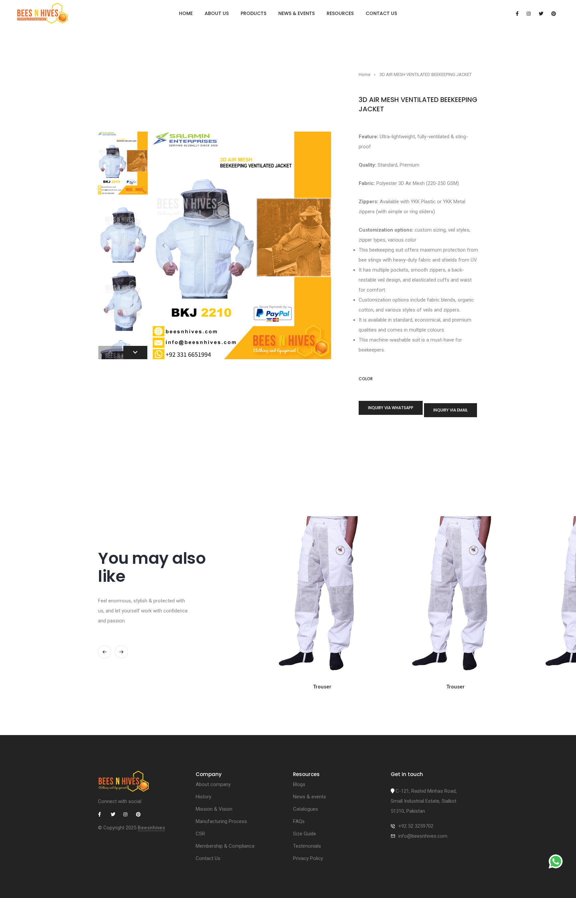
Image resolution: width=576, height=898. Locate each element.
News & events (296, 13)
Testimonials (307, 846)
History (203, 797)
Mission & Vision (214, 809)
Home (186, 13)
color (366, 379)
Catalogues (305, 809)
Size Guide (304, 834)
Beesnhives (151, 828)
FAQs (299, 821)
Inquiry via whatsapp (390, 408)
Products (253, 13)
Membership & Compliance (225, 846)
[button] (320, 245)
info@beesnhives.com (422, 836)
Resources (340, 13)
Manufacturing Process (221, 821)
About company (213, 784)
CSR (200, 834)
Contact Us (381, 13)
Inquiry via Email (450, 410)
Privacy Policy (308, 858)
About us (217, 13)
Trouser (322, 687)
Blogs (299, 784)
